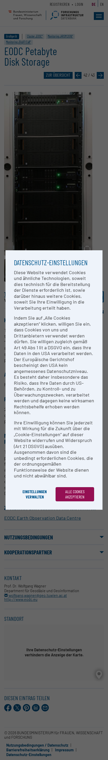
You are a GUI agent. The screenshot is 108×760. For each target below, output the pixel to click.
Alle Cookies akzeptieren (75, 494)
